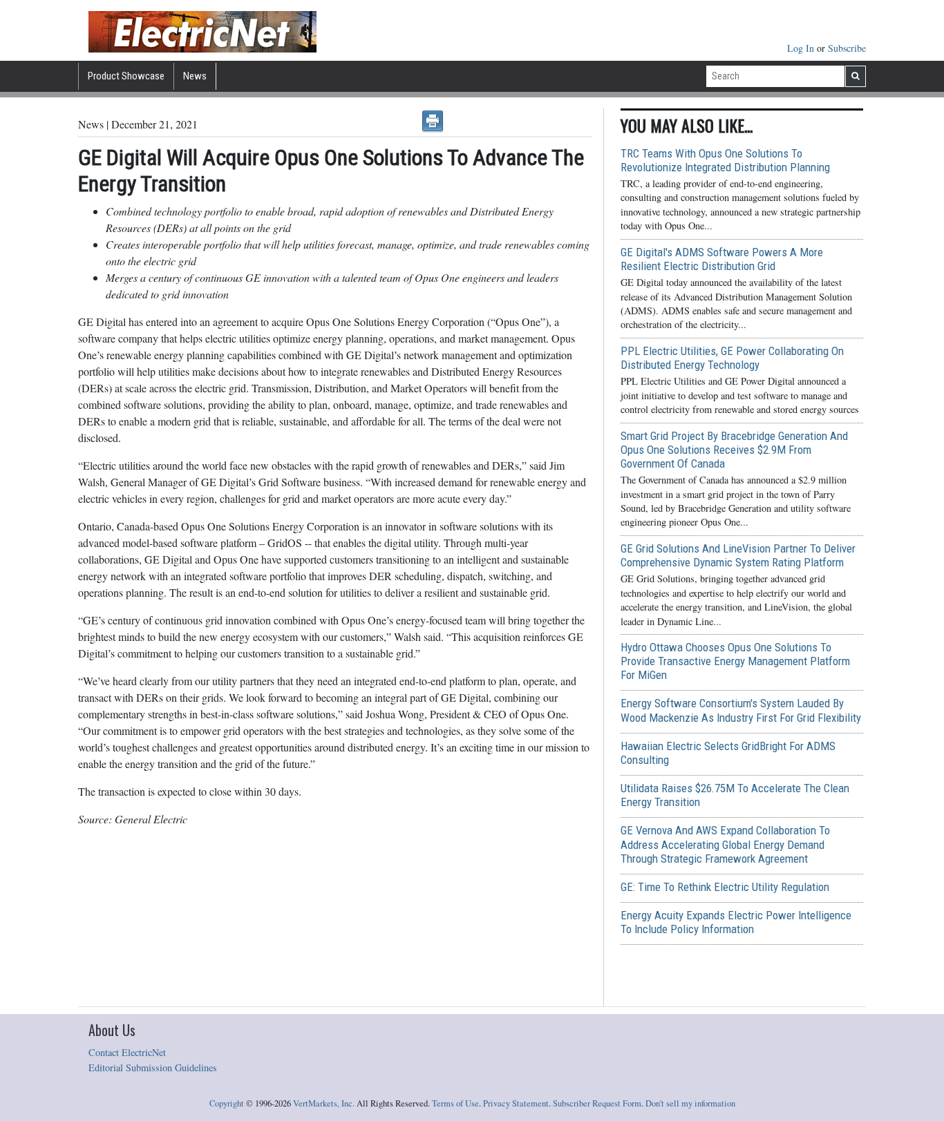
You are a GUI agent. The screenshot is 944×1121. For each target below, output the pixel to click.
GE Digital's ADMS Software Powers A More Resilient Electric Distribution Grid (722, 259)
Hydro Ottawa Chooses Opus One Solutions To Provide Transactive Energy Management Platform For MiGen (735, 661)
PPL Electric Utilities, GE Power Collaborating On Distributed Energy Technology (732, 358)
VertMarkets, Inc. (324, 1103)
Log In (802, 48)
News (195, 76)
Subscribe (847, 48)
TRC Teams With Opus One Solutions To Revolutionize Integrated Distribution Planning (725, 160)
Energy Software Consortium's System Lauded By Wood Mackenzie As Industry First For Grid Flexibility (741, 710)
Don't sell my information (690, 1103)
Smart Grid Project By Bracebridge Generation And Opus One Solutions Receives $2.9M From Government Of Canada (734, 449)
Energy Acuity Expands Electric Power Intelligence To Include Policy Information (736, 922)
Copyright (226, 1103)
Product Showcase (126, 76)
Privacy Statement (516, 1103)
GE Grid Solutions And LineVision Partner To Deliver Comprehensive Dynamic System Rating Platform (738, 555)
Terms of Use (455, 1103)
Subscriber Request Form (597, 1103)
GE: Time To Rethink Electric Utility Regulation (725, 887)
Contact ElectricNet (127, 1052)
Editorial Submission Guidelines (152, 1067)
